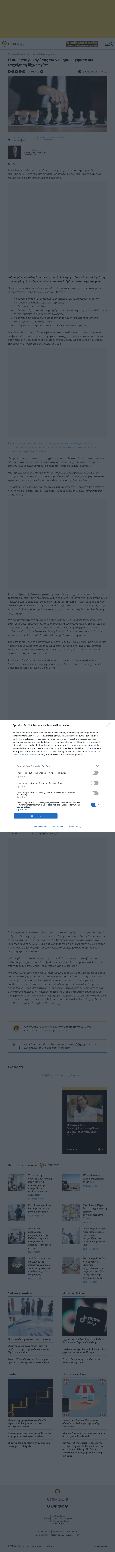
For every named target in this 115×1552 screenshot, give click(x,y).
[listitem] (57, 766)
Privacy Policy (74, 826)
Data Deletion (40, 826)
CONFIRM (35, 816)
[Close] (109, 725)
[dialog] (57, 776)
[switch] (95, 773)
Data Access (57, 826)
